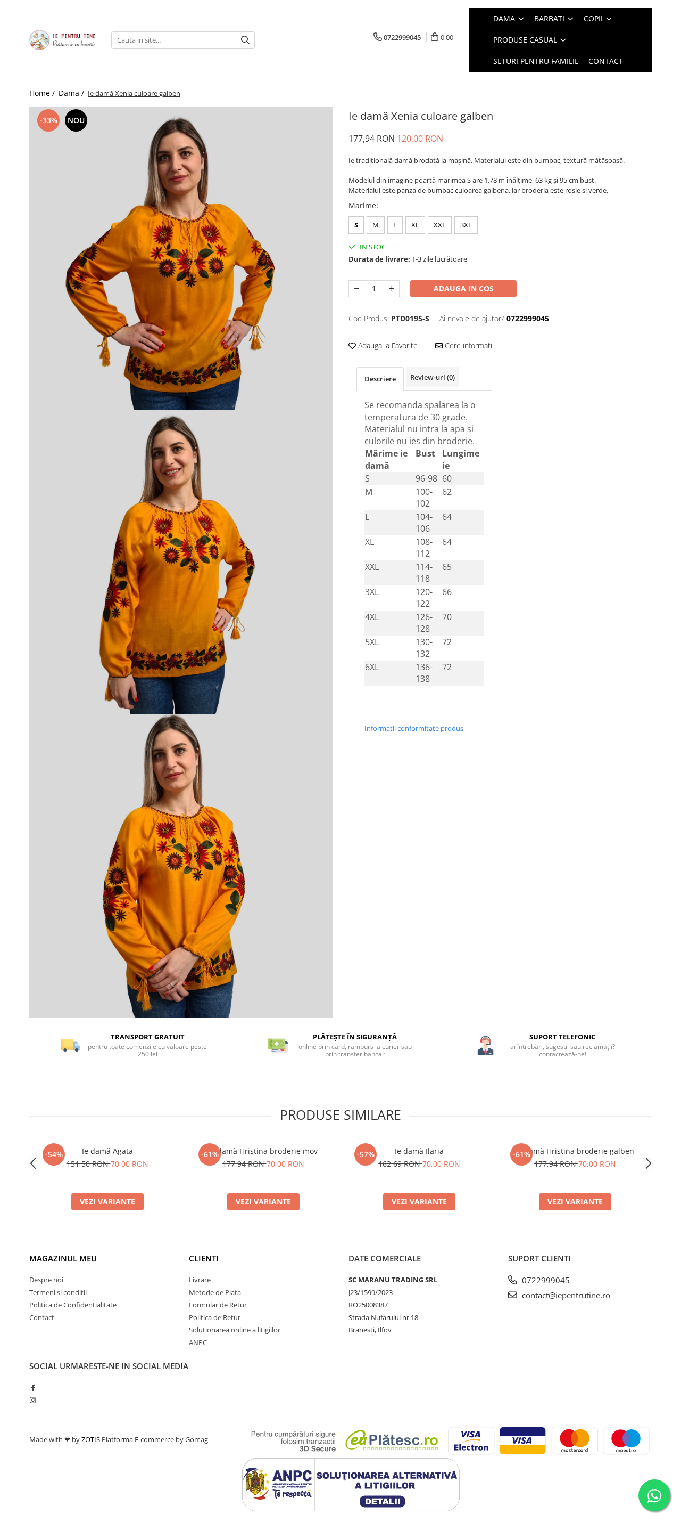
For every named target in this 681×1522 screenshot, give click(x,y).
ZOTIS (90, 1439)
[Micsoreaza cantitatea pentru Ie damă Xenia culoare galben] (356, 288)
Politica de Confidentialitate (73, 1304)
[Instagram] (32, 1400)
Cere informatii (468, 345)
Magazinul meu (63, 1258)
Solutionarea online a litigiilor (234, 1329)
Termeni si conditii (58, 1292)
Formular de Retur (218, 1304)
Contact (41, 1317)
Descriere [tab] (380, 379)
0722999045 (545, 1280)
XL (415, 225)
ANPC (198, 1342)
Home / (43, 93)
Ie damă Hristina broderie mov (263, 1151)
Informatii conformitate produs (413, 728)
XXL (440, 225)
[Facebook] (32, 1388)
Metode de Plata (215, 1292)
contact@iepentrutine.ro (565, 1295)
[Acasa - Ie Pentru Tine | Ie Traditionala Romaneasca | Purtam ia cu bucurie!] (62, 40)
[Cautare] (245, 40)
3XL (466, 225)
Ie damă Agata (107, 1151)
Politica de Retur (214, 1317)
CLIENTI (204, 1258)
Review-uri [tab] (432, 377)
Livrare (200, 1279)
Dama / (72, 93)
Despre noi (46, 1279)
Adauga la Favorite (387, 345)
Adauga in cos (464, 288)
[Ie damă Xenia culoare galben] (181, 258)
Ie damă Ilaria (419, 1151)
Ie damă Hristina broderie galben (575, 1151)
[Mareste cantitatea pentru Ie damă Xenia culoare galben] (392, 288)
